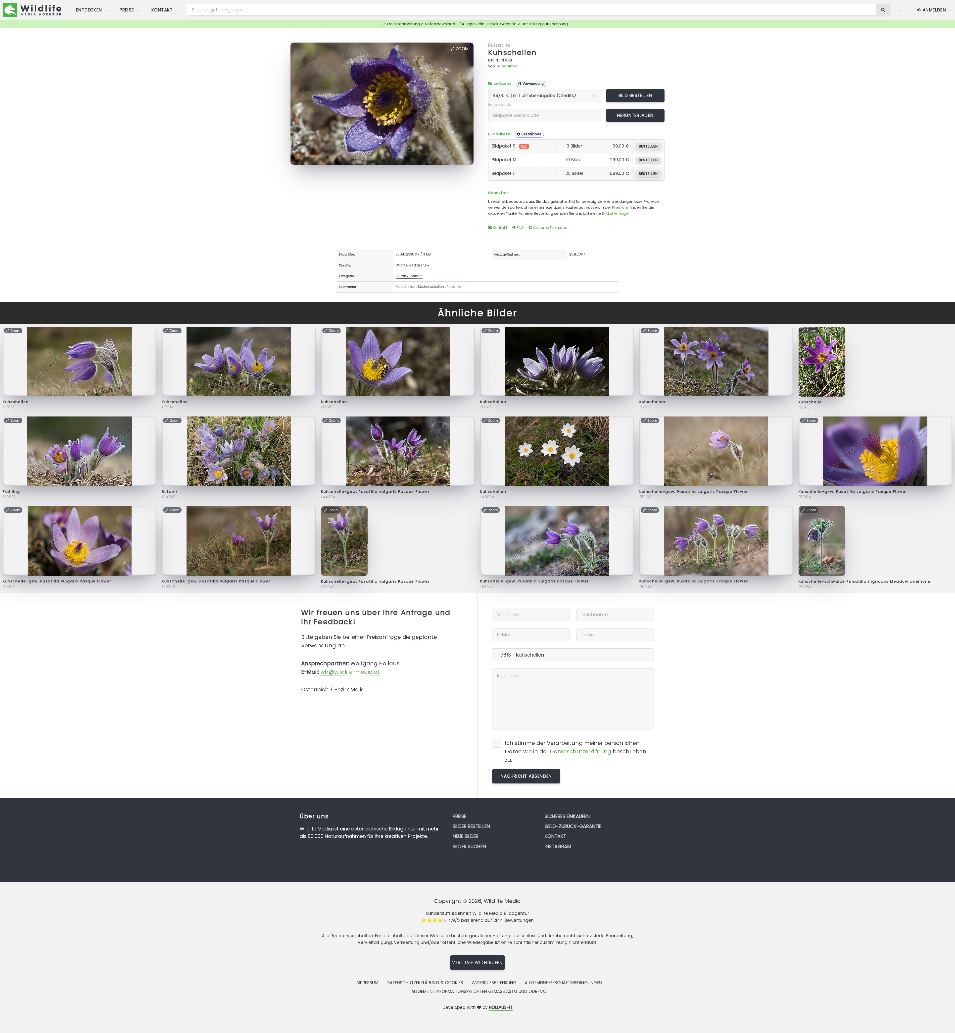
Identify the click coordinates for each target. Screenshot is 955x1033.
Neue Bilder (465, 836)
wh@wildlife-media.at (350, 671)
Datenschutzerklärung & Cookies (425, 983)
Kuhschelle (810, 402)
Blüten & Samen (409, 276)
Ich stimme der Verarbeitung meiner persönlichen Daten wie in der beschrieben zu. (575, 751)
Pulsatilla (499, 45)
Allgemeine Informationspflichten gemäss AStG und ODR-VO (478, 991)
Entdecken (89, 10)
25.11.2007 (577, 254)
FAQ (520, 227)
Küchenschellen (431, 286)
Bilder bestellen (471, 826)
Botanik (170, 491)
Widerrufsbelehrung (494, 983)
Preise (127, 10)
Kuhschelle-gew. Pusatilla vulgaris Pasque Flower (375, 491)
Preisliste (620, 207)
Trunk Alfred (507, 66)
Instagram (558, 846)
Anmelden (933, 10)
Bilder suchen (469, 846)
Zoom (461, 49)
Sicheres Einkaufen (549, 227)
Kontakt (162, 10)
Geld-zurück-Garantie (573, 826)
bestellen (648, 146)
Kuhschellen (512, 52)
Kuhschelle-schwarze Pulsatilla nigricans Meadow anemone (865, 581)
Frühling (11, 491)
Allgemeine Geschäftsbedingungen (563, 983)
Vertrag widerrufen (477, 963)
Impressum (367, 983)
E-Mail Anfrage (615, 213)
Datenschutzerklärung (580, 751)
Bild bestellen (635, 96)
